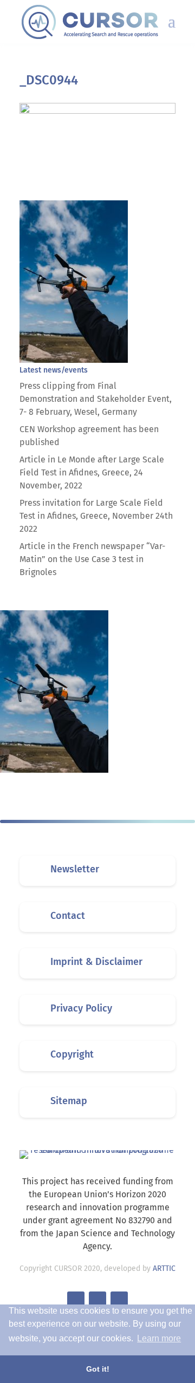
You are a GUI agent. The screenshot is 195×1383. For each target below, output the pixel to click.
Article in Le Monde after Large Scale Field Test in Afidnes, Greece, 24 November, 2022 (92, 472)
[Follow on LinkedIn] (97, 1300)
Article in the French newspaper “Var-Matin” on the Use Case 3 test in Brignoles (92, 559)
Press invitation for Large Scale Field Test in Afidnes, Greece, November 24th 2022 (96, 516)
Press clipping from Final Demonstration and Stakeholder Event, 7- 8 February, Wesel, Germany (96, 399)
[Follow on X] (75, 1300)
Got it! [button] (97, 1369)
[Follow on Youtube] (119, 1300)
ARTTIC (164, 1268)
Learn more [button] (159, 1338)
